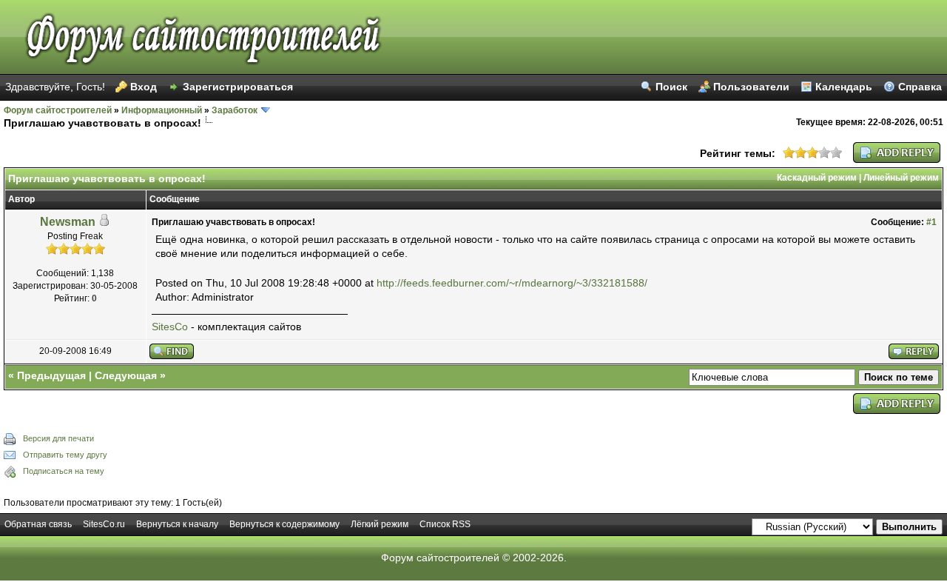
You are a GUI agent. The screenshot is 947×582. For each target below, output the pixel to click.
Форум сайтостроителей (58, 110)
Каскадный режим (817, 178)
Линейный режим (901, 178)
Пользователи (751, 87)
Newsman (67, 221)
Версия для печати (58, 438)
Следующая (126, 375)
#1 (931, 222)
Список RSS (445, 524)
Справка (920, 87)
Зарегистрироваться (238, 87)
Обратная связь (38, 524)
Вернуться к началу (177, 524)
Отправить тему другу (65, 454)
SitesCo (170, 326)
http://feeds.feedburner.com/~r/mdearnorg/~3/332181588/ (512, 283)
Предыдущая (51, 375)
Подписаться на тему (63, 470)
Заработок (234, 110)
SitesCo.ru (104, 524)
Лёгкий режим (379, 524)
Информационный (161, 110)
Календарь (843, 87)
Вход (143, 87)
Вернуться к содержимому (284, 524)
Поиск (671, 87)
